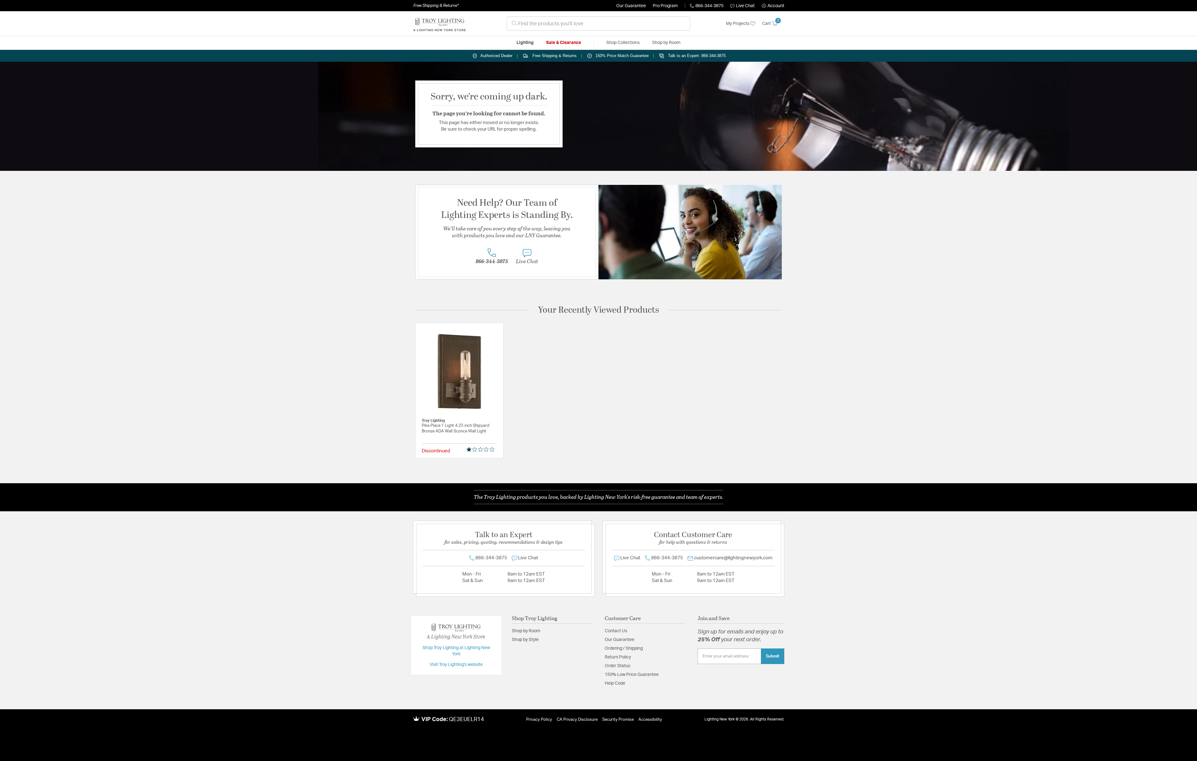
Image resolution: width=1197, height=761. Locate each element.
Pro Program (665, 6)
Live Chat (745, 6)
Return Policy (618, 657)
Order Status (617, 666)
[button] (773, 6)
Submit (772, 656)
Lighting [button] (525, 43)
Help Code (615, 683)
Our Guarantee (631, 6)
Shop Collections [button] (623, 43)
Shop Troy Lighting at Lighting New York (456, 651)
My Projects (738, 24)
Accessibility (650, 720)
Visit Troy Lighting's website (456, 664)
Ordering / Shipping (624, 648)
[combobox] (598, 24)
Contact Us (616, 631)
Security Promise (618, 720)
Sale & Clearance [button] (563, 43)
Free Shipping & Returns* (436, 5)
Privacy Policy (539, 720)
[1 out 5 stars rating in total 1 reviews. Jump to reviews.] (482, 449)
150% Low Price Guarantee (632, 674)
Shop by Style (525, 640)
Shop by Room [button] (666, 43)
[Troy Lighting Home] (439, 23)
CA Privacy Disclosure (577, 720)
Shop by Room (526, 631)
